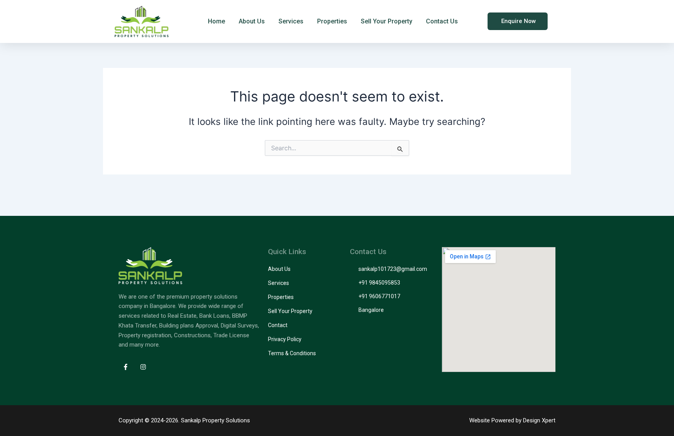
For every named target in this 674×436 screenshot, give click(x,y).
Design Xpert (539, 420)
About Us (252, 21)
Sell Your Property (386, 21)
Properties (332, 21)
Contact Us (442, 21)
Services (290, 21)
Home (216, 21)
